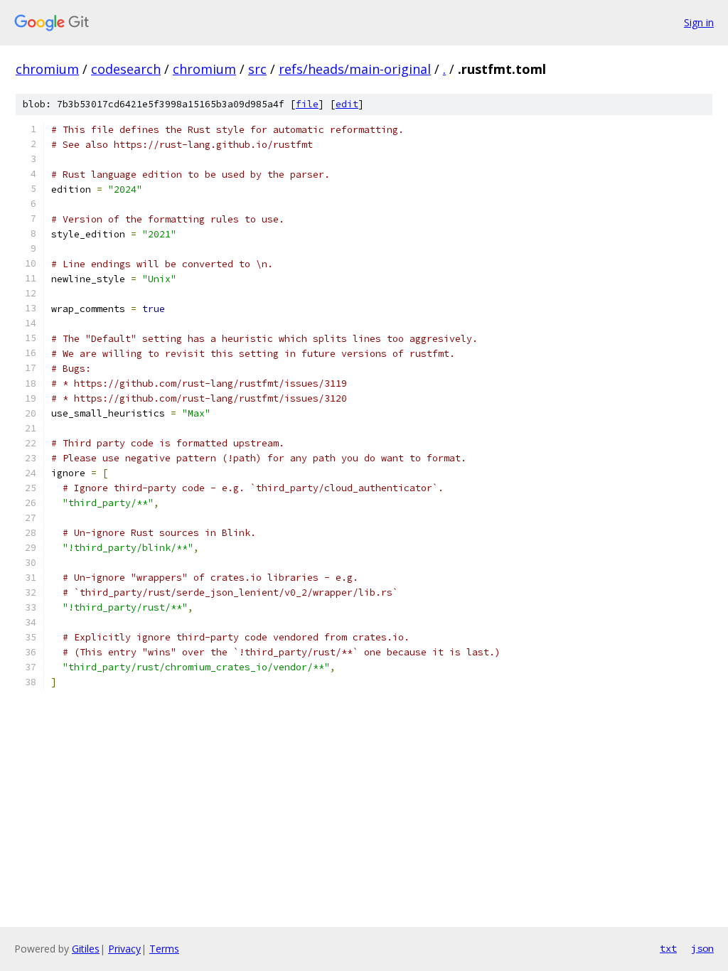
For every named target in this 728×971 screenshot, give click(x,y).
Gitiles (86, 948)
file (307, 104)
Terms (164, 948)
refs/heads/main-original (355, 68)
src (257, 68)
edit (347, 104)
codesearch (126, 68)
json (702, 948)
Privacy (124, 948)
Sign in (699, 22)
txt (668, 948)
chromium (47, 68)
